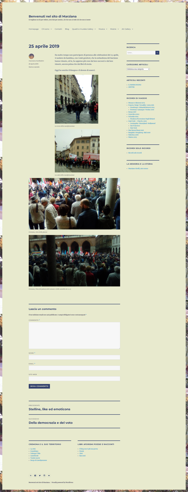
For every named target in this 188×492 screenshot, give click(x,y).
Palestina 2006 (133, 135)
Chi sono (45, 29)
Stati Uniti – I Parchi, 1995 (137, 121)
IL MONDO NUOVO (134, 85)
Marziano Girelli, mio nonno (138, 168)
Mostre (113, 29)
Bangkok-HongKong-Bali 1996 (139, 133)
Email (32, 364)
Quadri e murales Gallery (82, 29)
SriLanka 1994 (133, 116)
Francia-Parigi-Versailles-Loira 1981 (141, 105)
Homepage (34, 29)
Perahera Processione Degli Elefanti (142, 119)
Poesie (81, 451)
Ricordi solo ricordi (135, 153)
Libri (81, 453)
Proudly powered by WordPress (62, 482)
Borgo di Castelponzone (38, 460)
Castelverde (34, 456)
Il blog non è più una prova (88, 449)
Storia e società (34, 67)
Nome (32, 353)
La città (32, 449)
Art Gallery (126, 29)
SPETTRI (131, 87)
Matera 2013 (132, 137)
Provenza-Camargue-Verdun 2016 (142, 110)
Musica (102, 29)
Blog (67, 29)
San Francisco (135, 126)
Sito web (33, 374)
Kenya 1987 (132, 112)
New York (133, 128)
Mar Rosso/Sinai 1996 (136, 130)
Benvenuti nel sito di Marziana (53, 16)
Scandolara (34, 451)
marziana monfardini (36, 61)
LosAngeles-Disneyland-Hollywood (142, 123)
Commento (34, 320)
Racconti (82, 456)
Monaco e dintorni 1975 (136, 103)
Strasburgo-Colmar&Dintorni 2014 (142, 107)
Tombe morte (35, 458)
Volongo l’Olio (35, 453)
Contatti (58, 29)
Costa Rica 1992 (133, 114)
